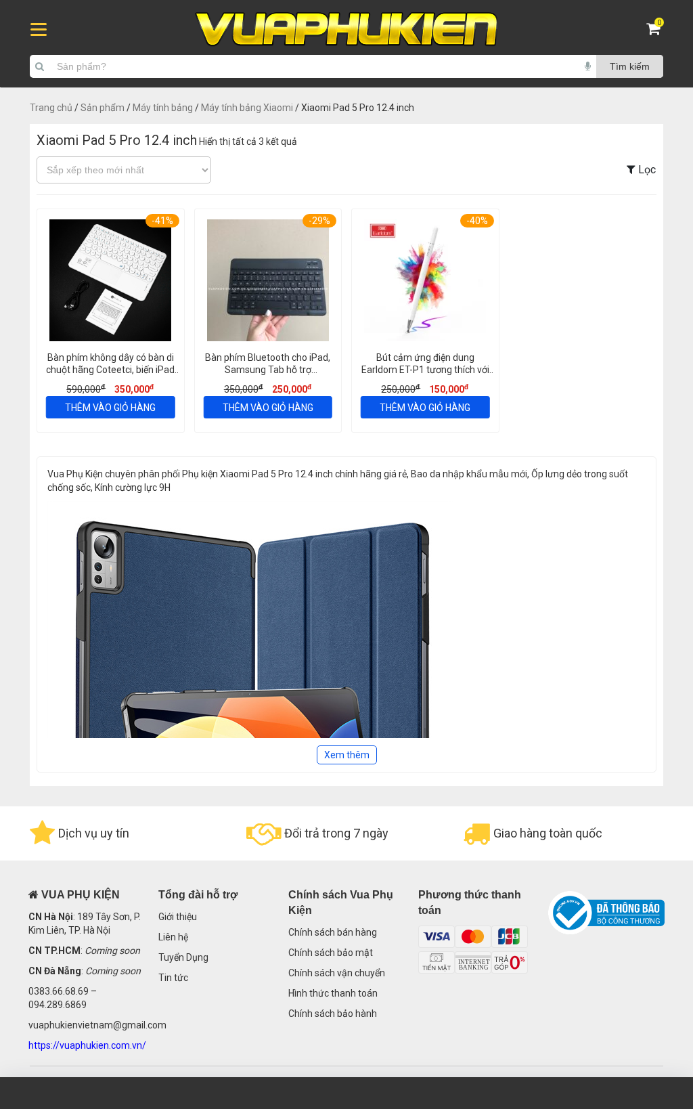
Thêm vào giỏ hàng (110, 407)
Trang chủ (51, 107)
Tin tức (173, 977)
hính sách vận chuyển (339, 972)
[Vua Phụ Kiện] (346, 29)
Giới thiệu (177, 916)
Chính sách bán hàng (332, 932)
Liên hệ (173, 937)
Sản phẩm (103, 107)
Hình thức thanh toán (333, 993)
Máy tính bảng (163, 107)
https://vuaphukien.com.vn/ (87, 1045)
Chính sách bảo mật (330, 952)
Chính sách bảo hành (332, 1013)
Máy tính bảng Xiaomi (247, 107)
